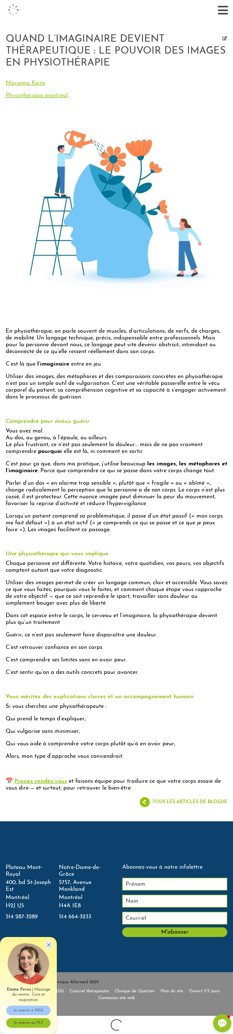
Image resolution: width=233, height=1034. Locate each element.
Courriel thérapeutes (89, 991)
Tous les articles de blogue (190, 802)
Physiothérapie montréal (37, 95)
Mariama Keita (25, 83)
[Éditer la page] (224, 38)
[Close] (48, 944)
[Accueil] (13, 10)
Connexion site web (116, 998)
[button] (222, 1023)
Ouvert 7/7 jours (204, 991)
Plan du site (172, 991)
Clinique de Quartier (135, 991)
